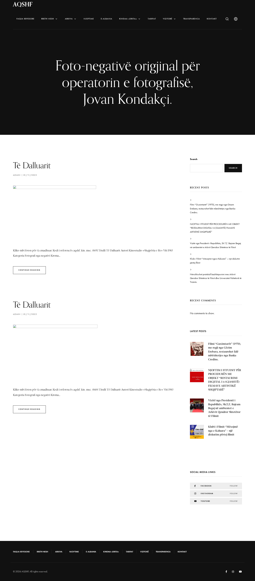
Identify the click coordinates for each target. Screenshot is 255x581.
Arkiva (69, 19)
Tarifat (152, 19)
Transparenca (191, 19)
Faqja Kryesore (25, 19)
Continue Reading (29, 270)
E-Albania (106, 19)
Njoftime (89, 19)
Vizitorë (167, 19)
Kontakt (212, 19)
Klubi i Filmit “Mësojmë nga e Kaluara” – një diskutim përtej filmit (215, 260)
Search (193, 159)
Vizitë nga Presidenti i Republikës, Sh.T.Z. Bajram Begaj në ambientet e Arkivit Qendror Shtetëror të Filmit (215, 245)
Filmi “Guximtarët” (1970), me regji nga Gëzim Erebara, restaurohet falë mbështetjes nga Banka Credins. (212, 208)
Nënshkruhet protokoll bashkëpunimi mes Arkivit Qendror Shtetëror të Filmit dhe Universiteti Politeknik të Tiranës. (215, 278)
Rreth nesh (47, 19)
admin (16, 175)
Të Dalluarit (32, 165)
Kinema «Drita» (128, 19)
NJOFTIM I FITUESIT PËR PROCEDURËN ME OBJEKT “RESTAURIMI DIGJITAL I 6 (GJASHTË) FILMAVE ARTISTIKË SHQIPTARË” (215, 228)
